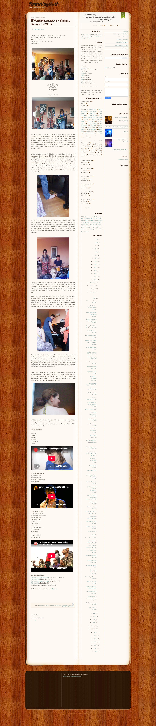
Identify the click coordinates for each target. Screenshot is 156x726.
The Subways (84, 229)
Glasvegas (99, 220)
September (93, 292)
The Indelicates (92, 129)
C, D (90, 34)
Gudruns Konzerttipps (122, 39)
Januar (93, 629)
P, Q (94, 36)
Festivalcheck (124, 48)
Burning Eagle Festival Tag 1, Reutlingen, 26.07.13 (90, 342)
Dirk (82, 83)
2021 (96, 255)
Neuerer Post (34, 621)
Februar (93, 626)
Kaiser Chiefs (91, 121)
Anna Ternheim (95, 216)
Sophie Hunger (91, 127)
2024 (96, 246)
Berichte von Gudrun (44, 605)
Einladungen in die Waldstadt (121, 34)
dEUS (82, 220)
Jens (82, 77)
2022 (96, 252)
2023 (96, 249)
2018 (95, 264)
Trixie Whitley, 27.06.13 (92, 608)
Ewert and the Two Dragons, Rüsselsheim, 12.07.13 (91, 489)
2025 (96, 242)
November (93, 285)
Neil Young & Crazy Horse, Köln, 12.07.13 (91, 477)
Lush (87, 137)
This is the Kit (35, 579)
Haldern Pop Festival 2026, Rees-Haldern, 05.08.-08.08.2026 (121, 119)
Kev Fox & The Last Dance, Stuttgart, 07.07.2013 (91, 442)
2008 (95, 645)
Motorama (99, 131)
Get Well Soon (92, 109)
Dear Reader (93, 111)
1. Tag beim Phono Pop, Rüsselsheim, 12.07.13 (91, 404)
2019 (95, 261)
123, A (83, 34)
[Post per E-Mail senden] (73, 603)
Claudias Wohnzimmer (55, 605)
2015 (95, 274)
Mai (94, 616)
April (94, 619)
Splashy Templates (83, 713)
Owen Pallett (99, 135)
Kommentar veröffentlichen (37, 618)
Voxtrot (99, 229)
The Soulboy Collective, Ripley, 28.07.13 (92, 307)
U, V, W (83, 38)
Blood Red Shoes (89, 218)
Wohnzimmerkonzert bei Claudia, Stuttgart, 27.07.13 (50, 22)
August (94, 295)
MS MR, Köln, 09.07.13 (92, 503)
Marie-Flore (93, 125)
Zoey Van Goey (85, 231)
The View (92, 229)
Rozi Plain (71, 605)
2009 (95, 642)
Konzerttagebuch (43, 4)
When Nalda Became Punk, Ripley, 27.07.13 (91, 314)
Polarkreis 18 (84, 228)
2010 (95, 639)
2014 (95, 277)
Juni (94, 613)
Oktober (93, 289)
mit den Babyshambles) (89, 117)
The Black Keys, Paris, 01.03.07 (120, 149)
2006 (96, 651)
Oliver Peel (83, 68)
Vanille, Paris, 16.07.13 (90, 409)
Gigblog (54, 589)
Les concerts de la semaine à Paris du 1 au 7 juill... (91, 598)
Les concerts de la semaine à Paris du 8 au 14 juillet (91, 533)
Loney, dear (92, 123)
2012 (95, 632)
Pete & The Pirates (95, 224)
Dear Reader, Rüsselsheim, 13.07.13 (93, 430)
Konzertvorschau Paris (122, 36)
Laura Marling (90, 131)
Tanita (82, 75)
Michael (83, 81)
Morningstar (65, 605)
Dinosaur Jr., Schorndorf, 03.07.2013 (93, 571)
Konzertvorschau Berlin (122, 42)
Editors (86, 119)
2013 (95, 280)
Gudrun (83, 73)
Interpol (83, 121)
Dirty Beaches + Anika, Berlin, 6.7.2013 (90, 512)
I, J (101, 34)
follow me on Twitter (123, 159)
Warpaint (92, 113)
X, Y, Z (88, 38)
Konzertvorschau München (121, 45)
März (94, 622)
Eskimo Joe (93, 220)
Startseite (53, 621)
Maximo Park (95, 119)
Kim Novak (90, 135)
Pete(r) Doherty (93, 115)
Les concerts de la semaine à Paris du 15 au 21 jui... (91, 453)
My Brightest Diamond (90, 133)
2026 (96, 239)
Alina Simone (85, 216)
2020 (96, 258)
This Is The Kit (70, 606)
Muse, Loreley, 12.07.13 (92, 466)
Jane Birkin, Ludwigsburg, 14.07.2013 (93, 414)
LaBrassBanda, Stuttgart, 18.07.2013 (91, 384)
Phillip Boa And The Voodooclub (90, 226)
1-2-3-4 (91, 207)
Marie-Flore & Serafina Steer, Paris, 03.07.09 (117, 127)
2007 (95, 648)
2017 (95, 267)
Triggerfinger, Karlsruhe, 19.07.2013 (93, 378)
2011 (95, 636)
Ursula (82, 79)
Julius (82, 71)
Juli (95, 298)
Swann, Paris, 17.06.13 (90, 538)
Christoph (83, 70)
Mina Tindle (99, 117)
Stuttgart (64, 606)
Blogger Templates (72, 713)
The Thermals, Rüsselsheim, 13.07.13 (92, 460)
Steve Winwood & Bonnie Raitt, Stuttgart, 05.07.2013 (91, 497)
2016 (95, 270)
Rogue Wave (92, 228)
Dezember (93, 282)
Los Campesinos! (96, 222)
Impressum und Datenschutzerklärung (72, 676)
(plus (101, 115)
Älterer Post (72, 621)
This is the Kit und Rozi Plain (40, 577)
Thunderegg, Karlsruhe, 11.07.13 (91, 389)
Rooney (99, 228)
